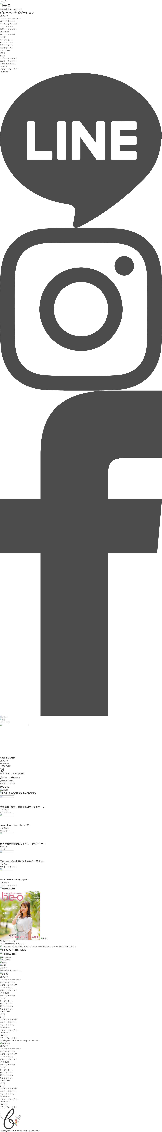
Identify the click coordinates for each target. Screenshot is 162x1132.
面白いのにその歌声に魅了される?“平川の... (22, 861)
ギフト (3, 53)
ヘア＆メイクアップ (8, 24)
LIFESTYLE (5, 50)
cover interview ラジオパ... (14, 880)
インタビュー (5, 812)
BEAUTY (4, 16)
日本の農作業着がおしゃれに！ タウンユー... (22, 843)
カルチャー (5, 66)
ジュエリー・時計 (7, 34)
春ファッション (6, 42)
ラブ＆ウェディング (8, 58)
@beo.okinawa (7, 781)
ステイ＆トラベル (7, 64)
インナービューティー (9, 69)
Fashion (3, 846)
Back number (12, 944)
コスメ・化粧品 (6, 26)
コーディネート (6, 40)
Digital (8, 941)
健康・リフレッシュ (8, 29)
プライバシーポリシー (9, 1038)
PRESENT (5, 72)
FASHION (4, 32)
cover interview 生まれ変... (15, 825)
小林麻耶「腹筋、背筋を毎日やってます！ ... (22, 807)
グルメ (3, 56)
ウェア (3, 37)
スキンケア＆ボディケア (10, 18)
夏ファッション (6, 45)
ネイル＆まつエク (7, 21)
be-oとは (4, 1035)
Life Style (4, 810)
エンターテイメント (8, 61)
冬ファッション (6, 48)
